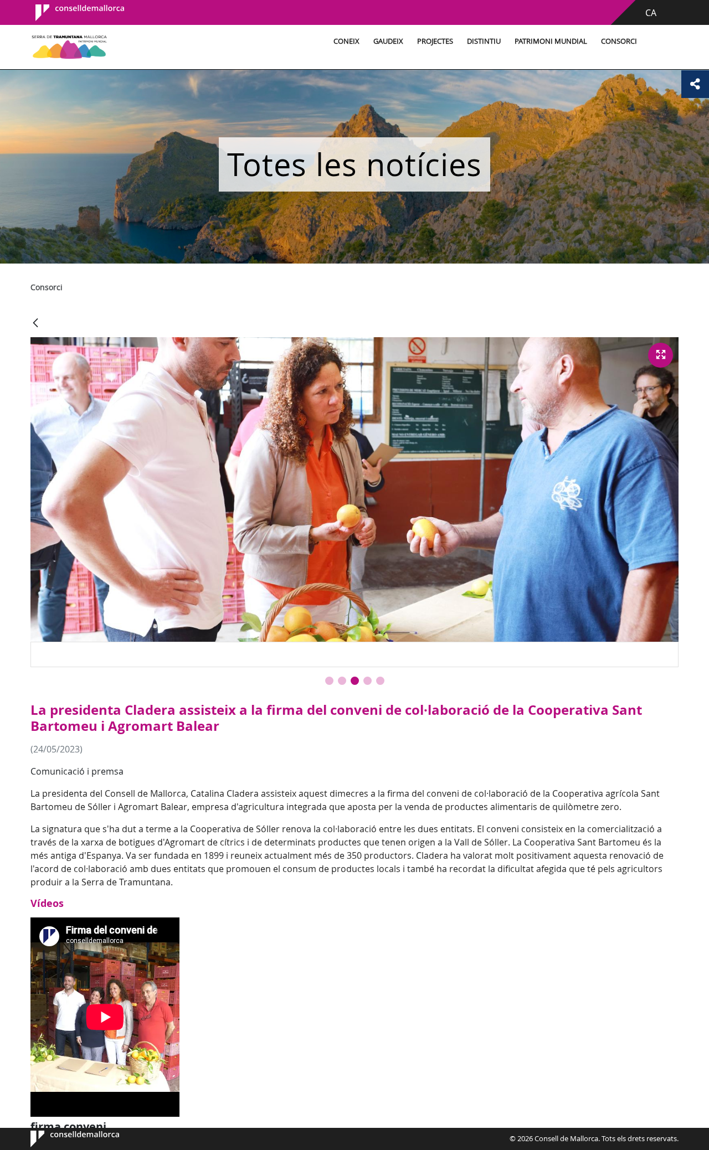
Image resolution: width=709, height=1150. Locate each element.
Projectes (435, 41)
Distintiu (484, 41)
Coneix (346, 41)
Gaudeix (388, 41)
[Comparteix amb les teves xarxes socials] (695, 84)
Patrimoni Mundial (551, 41)
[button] (329, 681)
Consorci (619, 41)
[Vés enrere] (35, 323)
